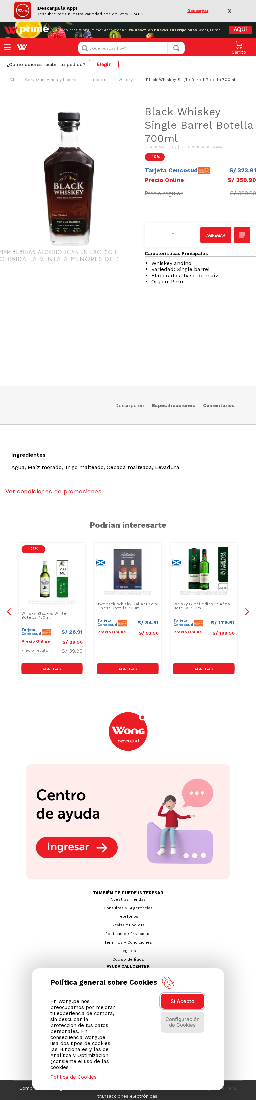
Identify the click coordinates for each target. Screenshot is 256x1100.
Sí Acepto (182, 1001)
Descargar (197, 11)
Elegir (104, 64)
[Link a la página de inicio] (12, 80)
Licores (98, 79)
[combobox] (131, 48)
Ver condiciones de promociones (53, 491)
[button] (242, 235)
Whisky (125, 79)
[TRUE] (52, 668)
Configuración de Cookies (182, 1022)
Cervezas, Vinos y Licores (52, 79)
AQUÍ (240, 30)
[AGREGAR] (215, 235)
